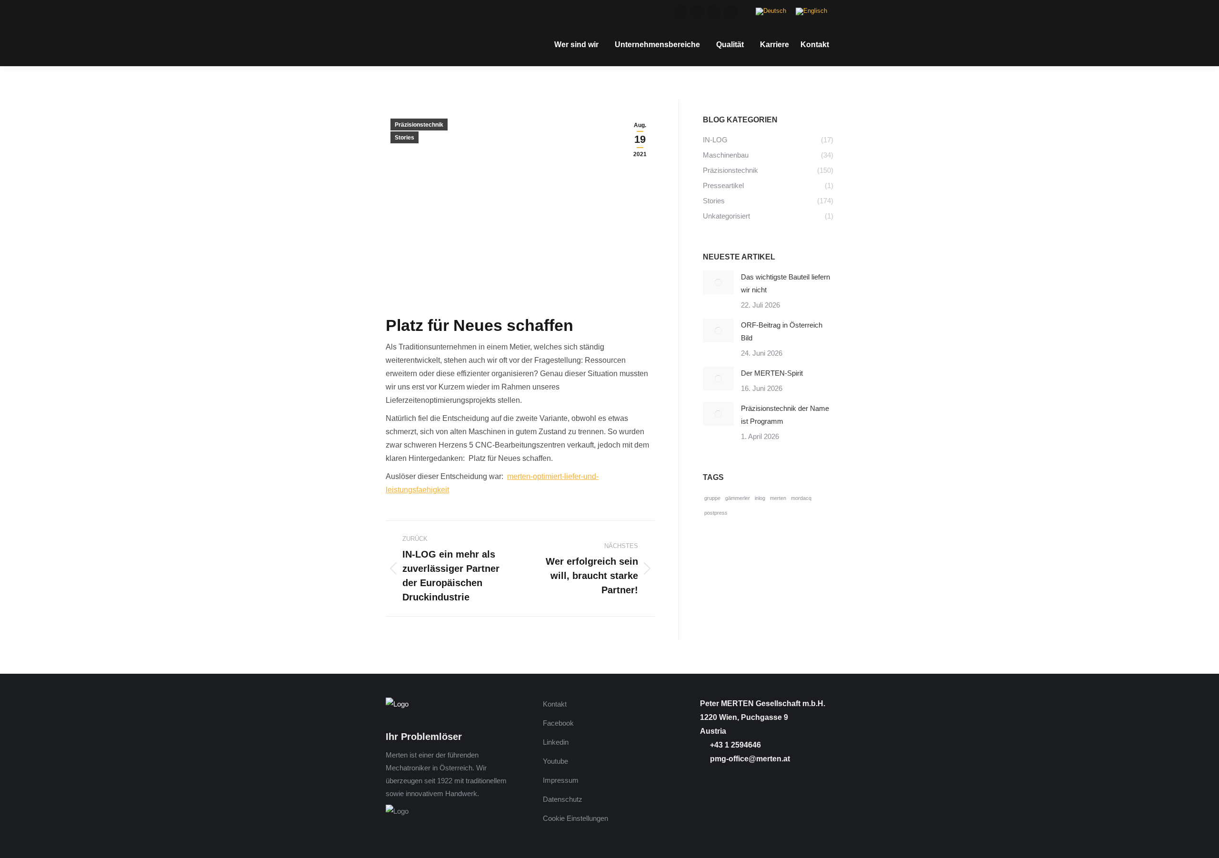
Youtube (555, 761)
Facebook (558, 723)
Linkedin (556, 742)
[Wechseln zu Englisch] (811, 11)
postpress (716, 513)
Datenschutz (562, 799)
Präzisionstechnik (419, 124)
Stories (404, 137)
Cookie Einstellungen (575, 818)
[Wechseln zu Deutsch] (771, 11)
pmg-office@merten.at (749, 759)
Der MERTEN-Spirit (772, 373)
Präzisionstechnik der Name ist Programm (785, 414)
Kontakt (555, 704)
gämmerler (737, 498)
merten (778, 498)
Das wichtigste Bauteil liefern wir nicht (785, 283)
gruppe (712, 498)
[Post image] (718, 282)
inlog (760, 498)
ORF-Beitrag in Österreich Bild (781, 331)
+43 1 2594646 (734, 745)
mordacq (801, 498)
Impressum (561, 780)
